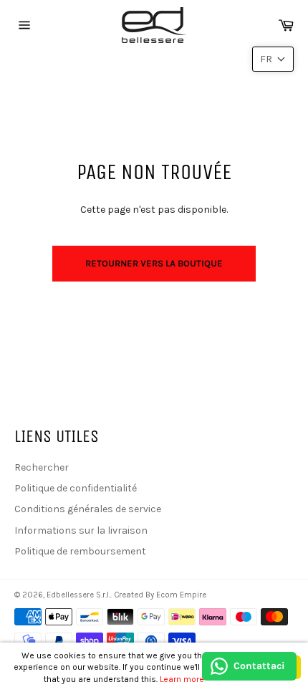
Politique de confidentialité (75, 488)
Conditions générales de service (87, 509)
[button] (273, 59)
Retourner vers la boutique (154, 263)
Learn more (182, 679)
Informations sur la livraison (81, 530)
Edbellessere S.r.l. (78, 595)
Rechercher (41, 467)
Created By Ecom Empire (160, 595)
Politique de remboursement (80, 551)
